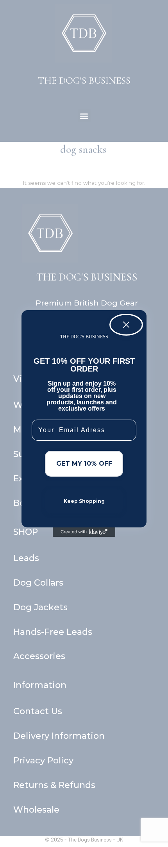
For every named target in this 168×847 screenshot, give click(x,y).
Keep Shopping (84, 501)
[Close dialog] (126, 324)
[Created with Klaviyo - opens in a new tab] (84, 532)
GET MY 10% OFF (84, 463)
